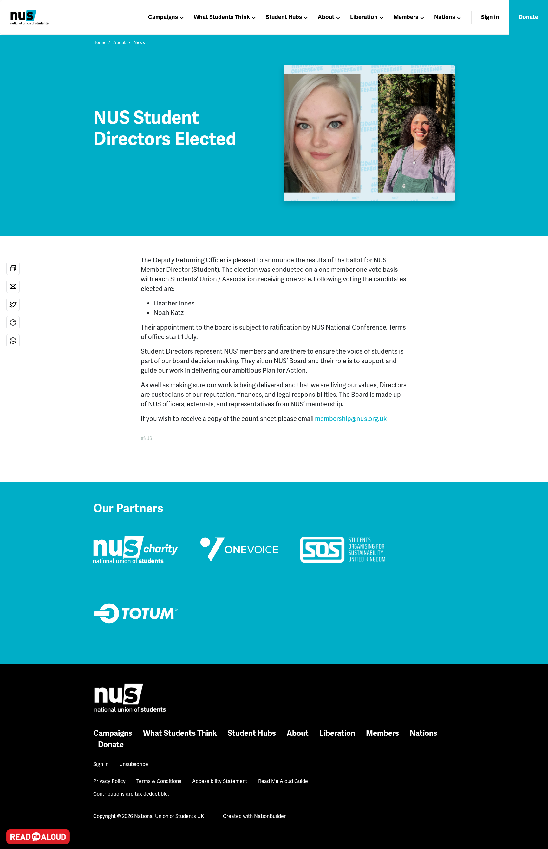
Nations (444, 17)
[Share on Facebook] (13, 322)
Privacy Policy (109, 781)
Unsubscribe (133, 764)
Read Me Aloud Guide (283, 781)
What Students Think (222, 17)
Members (406, 17)
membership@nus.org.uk (351, 419)
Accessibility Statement (219, 781)
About (326, 17)
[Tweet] (13, 304)
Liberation (364, 17)
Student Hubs (284, 17)
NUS (148, 438)
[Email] (13, 286)
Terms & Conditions (158, 781)
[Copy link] (13, 268)
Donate (528, 17)
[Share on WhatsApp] (13, 340)
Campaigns (163, 17)
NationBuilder (270, 816)
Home (99, 42)
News (139, 42)
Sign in (490, 17)
